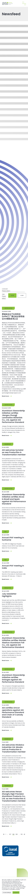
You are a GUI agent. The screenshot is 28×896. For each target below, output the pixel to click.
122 (21, 834)
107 (10, 834)
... (7, 834)
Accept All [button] (16, 892)
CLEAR (21, 295)
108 (13, 834)
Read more (5, 396)
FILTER (12, 295)
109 (17, 834)
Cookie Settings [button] (7, 892)
